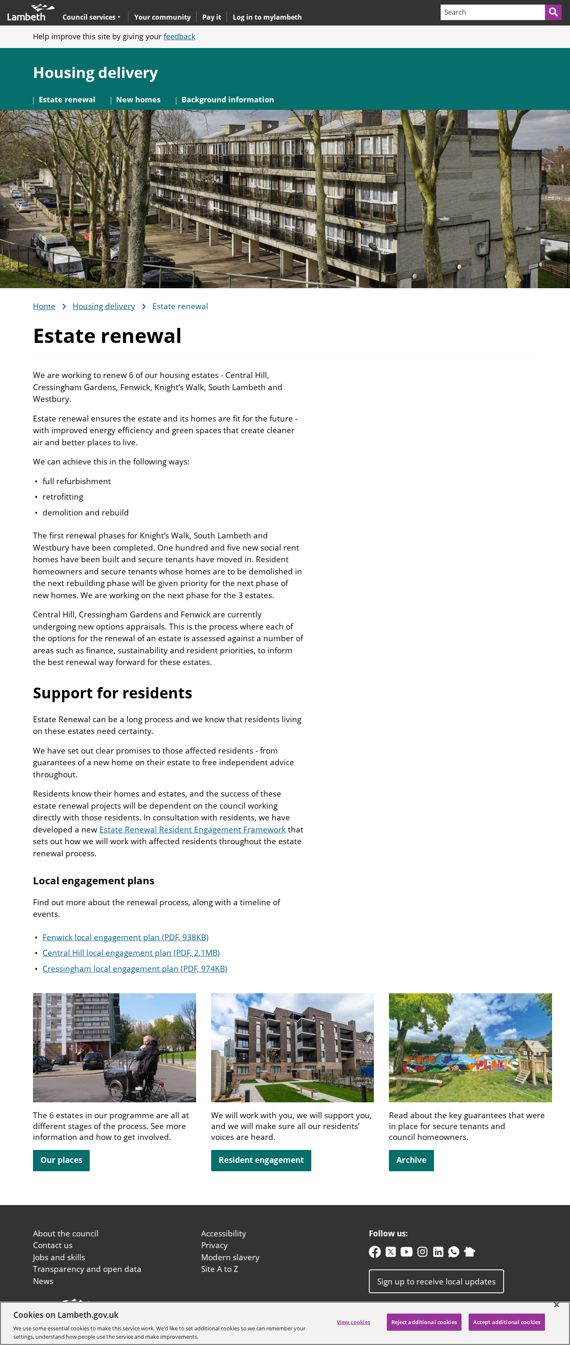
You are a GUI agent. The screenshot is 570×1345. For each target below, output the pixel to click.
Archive (411, 1160)
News (43, 1281)
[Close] (556, 1305)
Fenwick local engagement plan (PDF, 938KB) (126, 937)
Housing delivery (95, 72)
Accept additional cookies (506, 1322)
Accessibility (223, 1233)
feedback (179, 36)
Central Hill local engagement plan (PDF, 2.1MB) (131, 952)
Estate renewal (67, 99)
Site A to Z (219, 1269)
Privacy (214, 1245)
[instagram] (422, 1253)
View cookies (354, 1322)
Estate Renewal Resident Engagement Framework (192, 829)
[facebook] (375, 1253)
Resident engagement (261, 1160)
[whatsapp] (454, 1253)
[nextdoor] (470, 1253)
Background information (228, 99)
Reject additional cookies (424, 1322)
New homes (138, 99)
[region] (285, 1323)
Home (44, 307)
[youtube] (407, 1253)
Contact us (53, 1245)
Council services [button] (89, 17)
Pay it (211, 17)
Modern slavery (230, 1257)
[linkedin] (438, 1253)
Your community (162, 17)
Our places (61, 1160)
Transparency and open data (87, 1269)
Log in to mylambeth (267, 17)
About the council (65, 1233)
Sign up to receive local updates (436, 1281)
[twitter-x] (391, 1253)
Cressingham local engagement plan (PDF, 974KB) (135, 968)
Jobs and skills (59, 1257)
